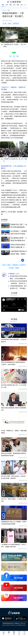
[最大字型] (17, 56)
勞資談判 (16, 23)
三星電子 (23, 265)
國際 (9, 10)
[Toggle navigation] (24, 632)
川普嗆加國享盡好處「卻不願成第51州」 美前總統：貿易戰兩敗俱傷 (18, 287)
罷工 (10, 23)
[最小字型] (10, 56)
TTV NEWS (3, 10)
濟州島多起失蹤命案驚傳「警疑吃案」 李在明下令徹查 (18, 282)
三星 (5, 23)
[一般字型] (14, 56)
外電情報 (11, 274)
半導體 (11, 268)
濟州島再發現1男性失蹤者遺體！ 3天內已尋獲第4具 (18, 277)
